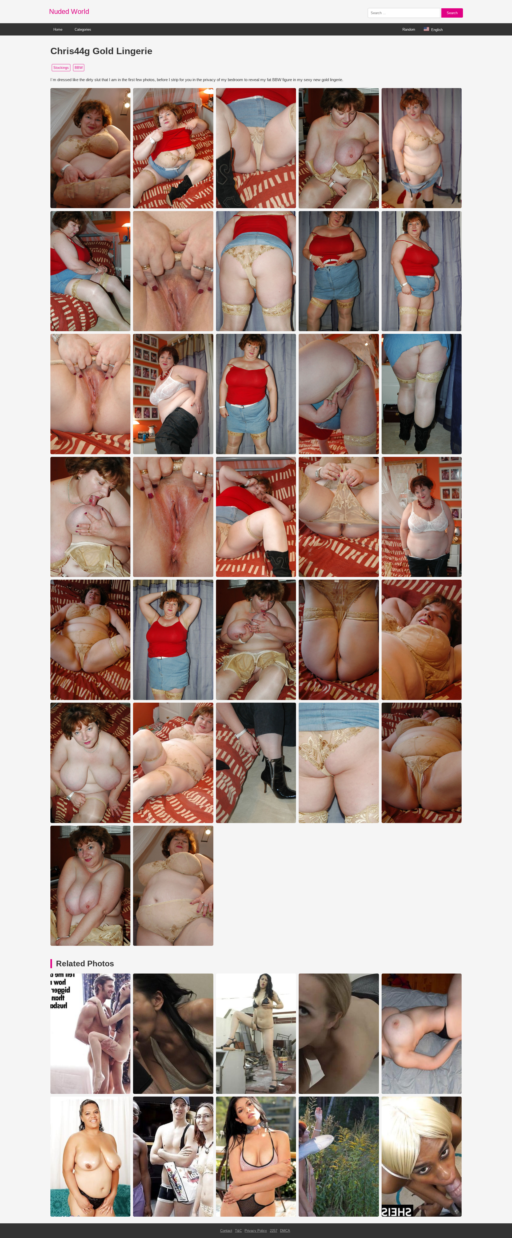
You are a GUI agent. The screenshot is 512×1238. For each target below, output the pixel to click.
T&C (238, 1231)
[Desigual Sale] (173, 1215)
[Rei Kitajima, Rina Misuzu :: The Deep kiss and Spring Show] (173, 1093)
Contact (226, 1231)
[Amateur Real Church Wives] (422, 1093)
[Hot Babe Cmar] (256, 1093)
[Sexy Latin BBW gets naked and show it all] (90, 1215)
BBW (79, 68)
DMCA (285, 1231)
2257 (273, 1231)
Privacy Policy (256, 1231)
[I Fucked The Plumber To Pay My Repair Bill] (422, 1215)
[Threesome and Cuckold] (90, 1093)
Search (452, 13)
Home (57, 29)
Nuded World (69, 11)
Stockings (61, 68)
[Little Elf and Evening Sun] (339, 1215)
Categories (83, 29)
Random (408, 29)
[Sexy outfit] (256, 1215)
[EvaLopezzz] (339, 1093)
